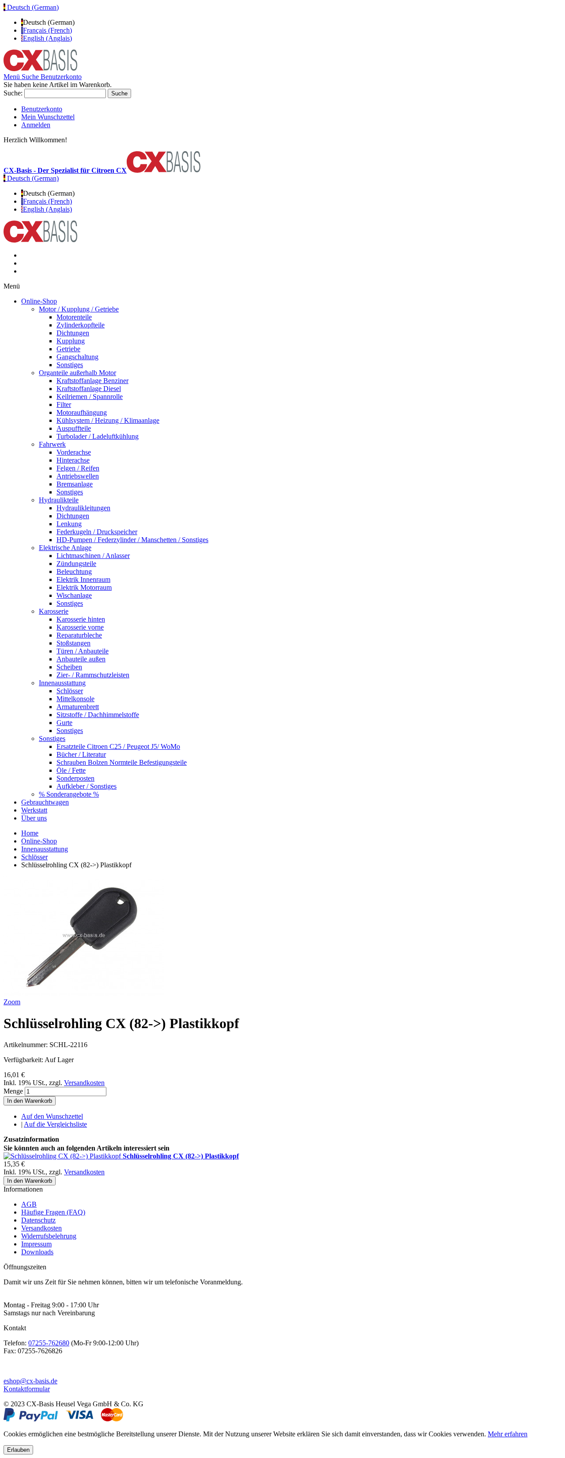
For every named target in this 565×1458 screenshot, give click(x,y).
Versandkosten (84, 1082)
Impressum (36, 1244)
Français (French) (47, 30)
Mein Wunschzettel (48, 117)
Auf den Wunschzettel (52, 1116)
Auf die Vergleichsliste (55, 1124)
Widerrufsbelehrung (48, 1236)
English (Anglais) (47, 38)
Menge (13, 1091)
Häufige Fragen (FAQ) (53, 1212)
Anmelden (35, 125)
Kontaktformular (27, 1389)
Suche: (13, 93)
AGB (29, 1204)
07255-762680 (48, 1343)
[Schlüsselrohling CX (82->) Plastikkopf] (63, 1156)
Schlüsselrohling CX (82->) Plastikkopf (181, 1156)
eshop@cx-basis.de (30, 1381)
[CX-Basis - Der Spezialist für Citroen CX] (40, 68)
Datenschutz (38, 1220)
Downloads (37, 1252)
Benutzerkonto (41, 109)
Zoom (12, 1002)
